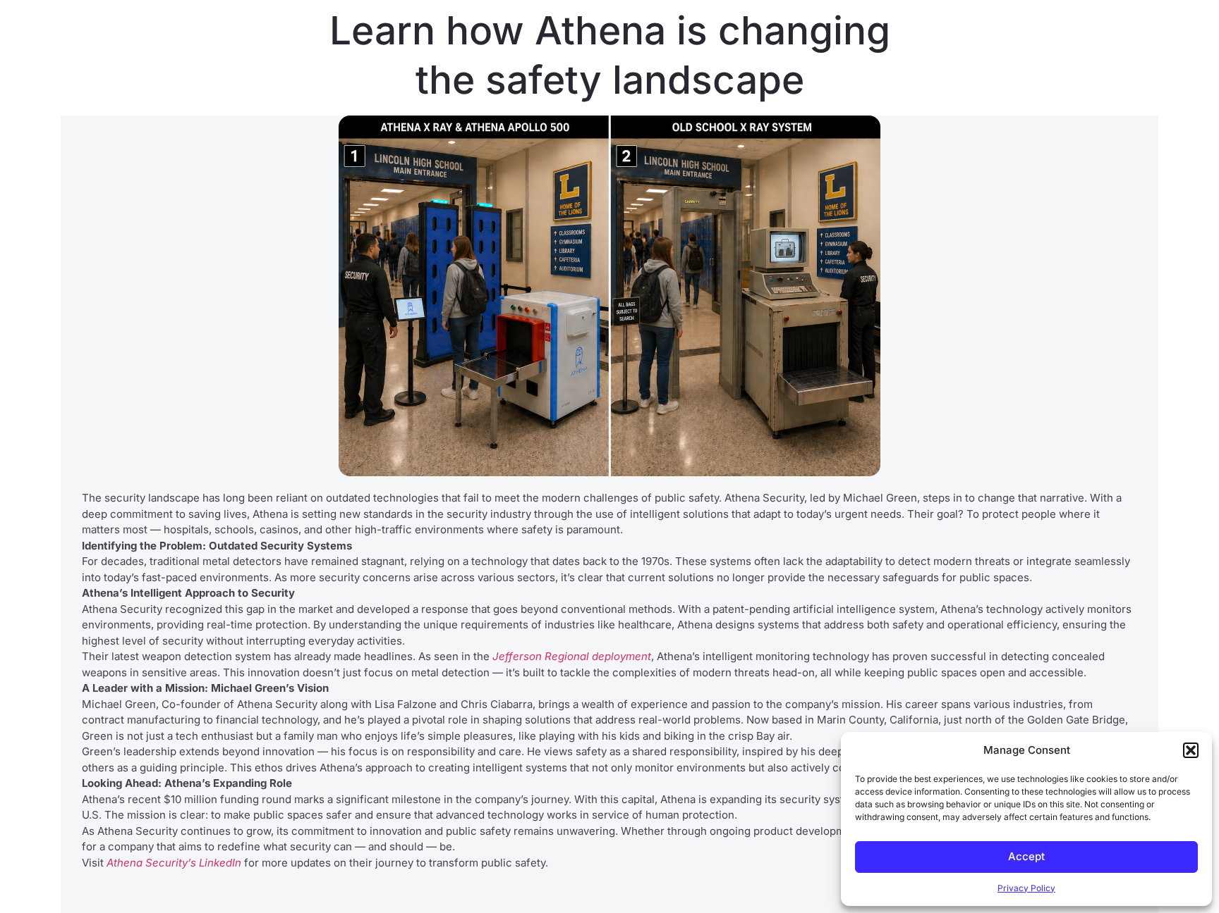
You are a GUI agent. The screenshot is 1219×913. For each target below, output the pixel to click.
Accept (1026, 856)
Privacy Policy (1026, 888)
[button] (1191, 750)
